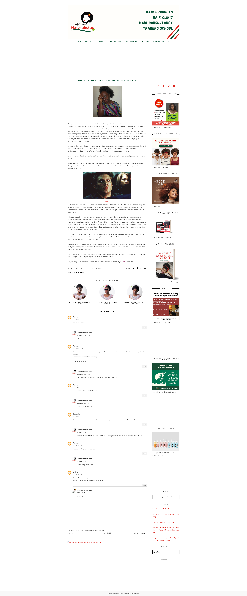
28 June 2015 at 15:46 (83, 493)
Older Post (139, 533)
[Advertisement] (16, 57)
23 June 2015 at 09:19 (79, 348)
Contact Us (131, 41)
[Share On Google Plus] (141, 268)
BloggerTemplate (134, 593)
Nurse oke (76, 414)
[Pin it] (145, 268)
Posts (100, 41)
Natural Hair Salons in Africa (156, 41)
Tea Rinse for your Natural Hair (163, 522)
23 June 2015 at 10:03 (79, 387)
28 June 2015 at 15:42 (83, 335)
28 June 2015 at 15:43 (83, 374)
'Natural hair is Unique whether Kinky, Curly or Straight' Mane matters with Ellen (165, 529)
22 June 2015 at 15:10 (79, 319)
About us (89, 41)
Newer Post (75, 533)
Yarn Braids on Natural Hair (162, 509)
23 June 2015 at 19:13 (79, 445)
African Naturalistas (84, 332)
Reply (144, 327)
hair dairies (79, 272)
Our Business (115, 41)
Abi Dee (75, 472)
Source (107, 201)
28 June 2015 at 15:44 (83, 403)
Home (79, 41)
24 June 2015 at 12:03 (79, 474)
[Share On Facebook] (137, 268)
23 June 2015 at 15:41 (79, 416)
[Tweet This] (133, 268)
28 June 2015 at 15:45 (83, 432)
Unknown (76, 317)
